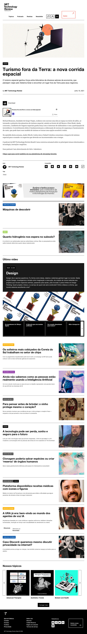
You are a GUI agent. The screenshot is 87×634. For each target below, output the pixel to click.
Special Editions (9, 618)
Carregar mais (43, 605)
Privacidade (7, 626)
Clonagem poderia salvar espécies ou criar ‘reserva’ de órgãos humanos (28, 460)
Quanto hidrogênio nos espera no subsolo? (29, 236)
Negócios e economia (8, 344)
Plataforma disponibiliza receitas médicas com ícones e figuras (28, 487)
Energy (5, 232)
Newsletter (39, 16)
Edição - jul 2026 (11, 267)
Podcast (5, 63)
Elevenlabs (16, 530)
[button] (82, 329)
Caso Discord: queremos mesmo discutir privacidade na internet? (27, 543)
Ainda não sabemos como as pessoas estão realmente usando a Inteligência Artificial (29, 378)
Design (12, 273)
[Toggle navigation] (57, 16)
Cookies (6, 624)
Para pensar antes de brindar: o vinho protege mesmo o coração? (25, 405)
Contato (6, 620)
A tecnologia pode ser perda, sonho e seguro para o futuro (25, 433)
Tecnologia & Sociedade (9, 204)
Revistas (29, 16)
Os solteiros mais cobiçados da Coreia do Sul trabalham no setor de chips (28, 351)
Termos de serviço (32, 626)
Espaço (4, 174)
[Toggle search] (48, 16)
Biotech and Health (8, 399)
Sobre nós (30, 618)
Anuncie (29, 620)
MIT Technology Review (13, 91)
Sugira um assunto (32, 624)
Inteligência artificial (8, 372)
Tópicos (11, 16)
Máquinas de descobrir (16, 209)
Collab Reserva (31, 622)
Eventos (6, 622)
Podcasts (20, 16)
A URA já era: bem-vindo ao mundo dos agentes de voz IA (26, 515)
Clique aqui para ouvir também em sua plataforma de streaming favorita (30, 154)
